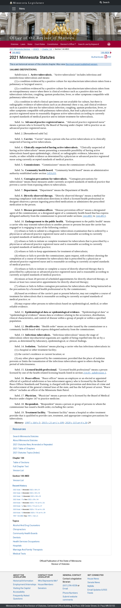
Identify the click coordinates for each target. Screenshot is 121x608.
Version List (18, 470)
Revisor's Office (67, 44)
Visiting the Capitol (21, 588)
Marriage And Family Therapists (28, 549)
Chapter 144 (47, 49)
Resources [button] (19, 429)
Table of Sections (21, 462)
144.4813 (101, 216)
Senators (42, 588)
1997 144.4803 (18, 516)
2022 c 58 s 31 (35, 490)
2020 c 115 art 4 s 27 (34, 506)
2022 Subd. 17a (18, 499)
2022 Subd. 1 (17, 490)
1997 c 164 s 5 (33, 516)
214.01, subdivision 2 (94, 372)
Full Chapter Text (21, 466)
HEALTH (36, 49)
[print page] (108, 44)
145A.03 (51, 173)
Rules (30, 44)
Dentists (17, 537)
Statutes (14, 44)
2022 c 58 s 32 (35, 493)
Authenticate (97, 57)
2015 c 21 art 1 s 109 (53, 422)
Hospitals (17, 545)
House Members (45, 584)
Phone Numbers (70, 593)
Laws (23, 44)
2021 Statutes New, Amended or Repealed (33, 444)
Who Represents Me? (48, 581)
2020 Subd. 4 (17, 509)
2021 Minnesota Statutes (20, 49)
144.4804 (105, 52)
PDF (109, 57)
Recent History (20, 486)
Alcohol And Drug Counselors (26, 525)
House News (93, 578)
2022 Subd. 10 (18, 496)
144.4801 (88, 216)
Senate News (94, 582)
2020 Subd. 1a (18, 506)
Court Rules (40, 44)
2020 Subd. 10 (18, 513)
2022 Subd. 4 (17, 493)
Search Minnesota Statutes (26, 436)
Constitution (52, 44)
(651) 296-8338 (70, 585)
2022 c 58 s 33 (35, 496)
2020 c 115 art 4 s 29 (37, 513)
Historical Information (23, 581)
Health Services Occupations (26, 541)
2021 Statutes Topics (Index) (26, 452)
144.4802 (16, 52)
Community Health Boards (25, 533)
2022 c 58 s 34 (33, 499)
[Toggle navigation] (14, 9)
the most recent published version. (82, 64)
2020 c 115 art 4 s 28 (37, 509)
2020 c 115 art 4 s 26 (37, 503)
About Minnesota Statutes (25, 440)
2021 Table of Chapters (24, 448)
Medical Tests (19, 553)
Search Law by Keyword (88, 44)
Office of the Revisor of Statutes (42, 37)
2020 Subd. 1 (17, 503)
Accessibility (19, 592)
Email (65, 588)
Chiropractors (19, 529)
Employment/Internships (24, 584)
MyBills (91, 586)
